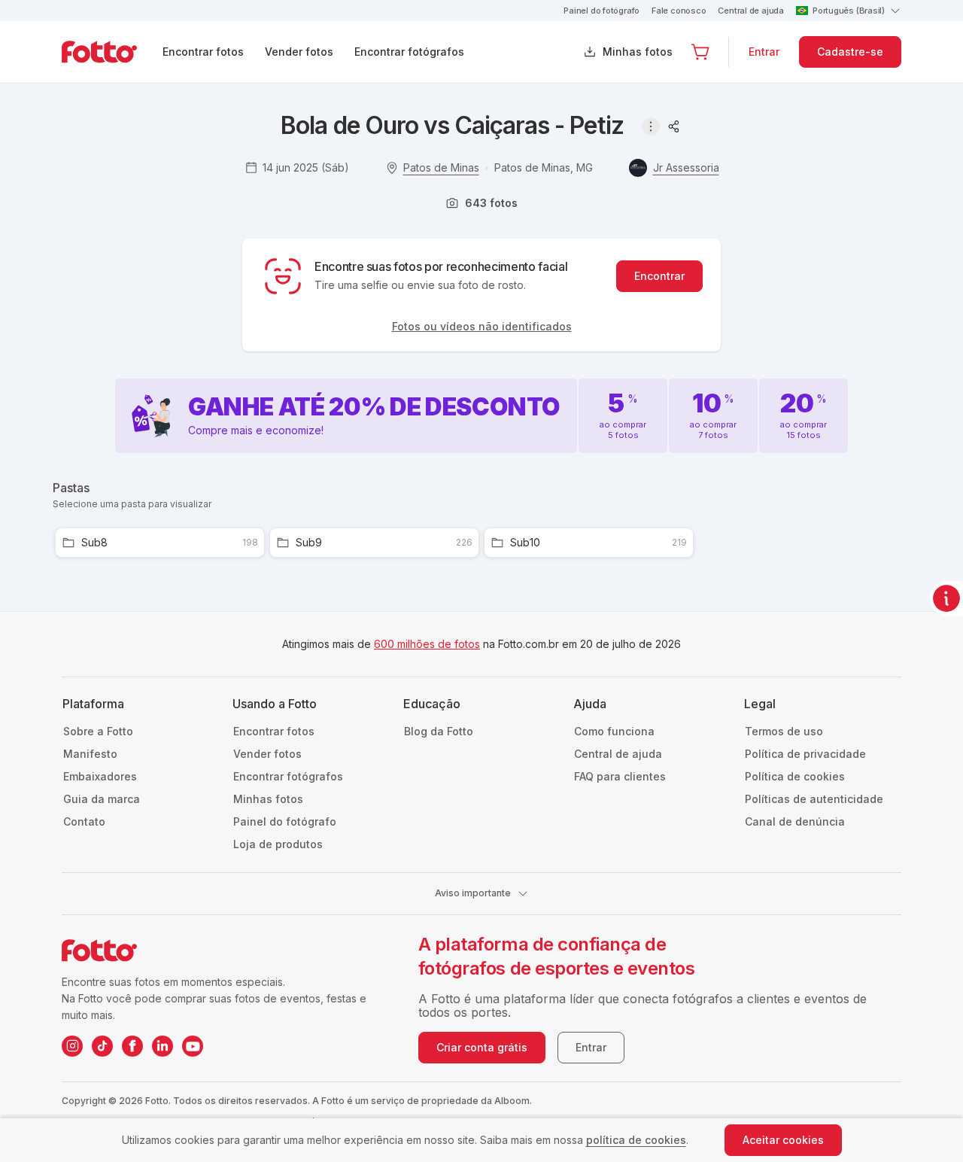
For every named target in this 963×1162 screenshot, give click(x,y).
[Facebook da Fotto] (132, 1046)
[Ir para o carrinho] (700, 52)
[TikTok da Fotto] (102, 1046)
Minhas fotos (638, 51)
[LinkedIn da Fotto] (162, 1046)
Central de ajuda (750, 10)
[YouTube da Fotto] (192, 1046)
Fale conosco (679, 10)
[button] (700, 52)
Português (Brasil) (849, 10)
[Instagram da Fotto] (72, 1046)
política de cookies (636, 1139)
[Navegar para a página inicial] (111, 52)
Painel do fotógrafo (601, 10)
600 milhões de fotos (427, 643)
